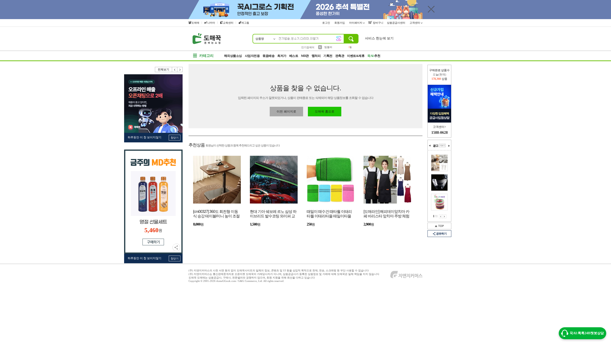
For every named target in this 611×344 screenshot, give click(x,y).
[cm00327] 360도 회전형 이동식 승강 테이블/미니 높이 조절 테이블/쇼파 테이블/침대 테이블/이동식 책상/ (216, 214)
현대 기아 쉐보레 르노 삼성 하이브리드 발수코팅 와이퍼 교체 (273, 214)
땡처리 (316, 56)
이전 (174, 69)
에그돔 (245, 22)
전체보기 (163, 69)
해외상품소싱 (233, 56)
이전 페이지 (440, 216)
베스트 (293, 56)
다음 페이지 (444, 216)
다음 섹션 (449, 145)
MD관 (305, 56)
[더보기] (442, 145)
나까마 (211, 22)
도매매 (195, 22)
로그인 (326, 22)
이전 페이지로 (286, 111)
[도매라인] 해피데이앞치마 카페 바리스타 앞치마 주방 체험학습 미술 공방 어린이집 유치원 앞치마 (386, 214)
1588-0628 (439, 132)
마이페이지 (356, 22)
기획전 (327, 56)
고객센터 (415, 22)
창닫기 (175, 137)
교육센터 (228, 22)
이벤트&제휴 (355, 56)
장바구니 (377, 22)
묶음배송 (268, 56)
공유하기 (176, 247)
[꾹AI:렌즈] (338, 38)
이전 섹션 (430, 145)
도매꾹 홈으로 (324, 111)
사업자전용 (252, 56)
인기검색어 (307, 47)
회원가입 (340, 22)
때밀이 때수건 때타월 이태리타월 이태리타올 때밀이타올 (329, 214)
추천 (373, 56)
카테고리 (206, 56)
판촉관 (339, 56)
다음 (180, 69)
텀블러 (328, 47)
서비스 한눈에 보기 (379, 38)
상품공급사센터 (396, 22)
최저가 (281, 56)
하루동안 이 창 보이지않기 (144, 137)
